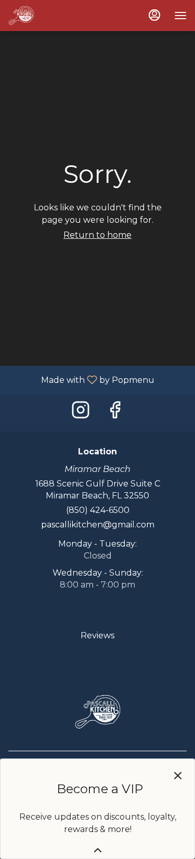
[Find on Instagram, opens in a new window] (80, 412)
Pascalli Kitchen (97, 712)
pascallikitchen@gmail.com (97, 524)
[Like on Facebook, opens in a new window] (115, 412)
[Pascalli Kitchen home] (55, 15)
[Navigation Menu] (180, 15)
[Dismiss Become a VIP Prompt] (177, 775)
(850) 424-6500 (97, 510)
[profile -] (154, 15)
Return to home (97, 235)
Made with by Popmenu (81, 379)
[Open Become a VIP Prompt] (98, 850)
